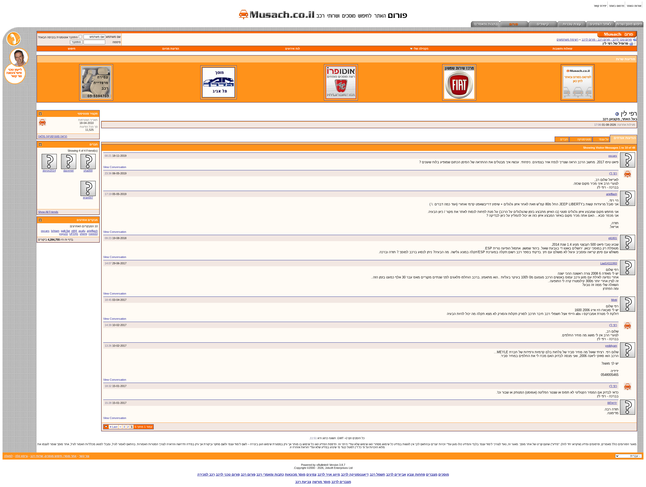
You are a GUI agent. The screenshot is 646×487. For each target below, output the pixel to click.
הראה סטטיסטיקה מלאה (52, 136)
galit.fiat (65, 230)
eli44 (74, 230)
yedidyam (611, 345)
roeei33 (93, 233)
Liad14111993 (608, 263)
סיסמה (117, 42)
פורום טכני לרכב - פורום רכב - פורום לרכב (607, 39)
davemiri (68, 170)
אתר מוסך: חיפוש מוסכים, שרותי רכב (53, 456)
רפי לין (613, 173)
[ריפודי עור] (96, 97)
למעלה (8, 456)
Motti (614, 299)
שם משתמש (113, 36)
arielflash (611, 194)
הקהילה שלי (421, 48)
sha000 (88, 170)
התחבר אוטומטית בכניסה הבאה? (58, 37)
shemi (83, 233)
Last (113, 426)
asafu (81, 230)
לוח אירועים (292, 48)
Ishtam (55, 230)
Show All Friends (48, 211)
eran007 (88, 197)
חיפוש (71, 48)
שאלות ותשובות (562, 48)
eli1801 (612, 238)
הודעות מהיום (170, 48)
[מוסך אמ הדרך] (218, 96)
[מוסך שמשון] (459, 97)
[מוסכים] (577, 97)
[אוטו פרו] (341, 97)
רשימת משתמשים (567, 39)
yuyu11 (63, 233)
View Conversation (114, 167)
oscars (612, 155)
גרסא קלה (21, 456)
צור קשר (84, 456)
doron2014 (49, 170)
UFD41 (73, 233)
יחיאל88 (612, 402)
